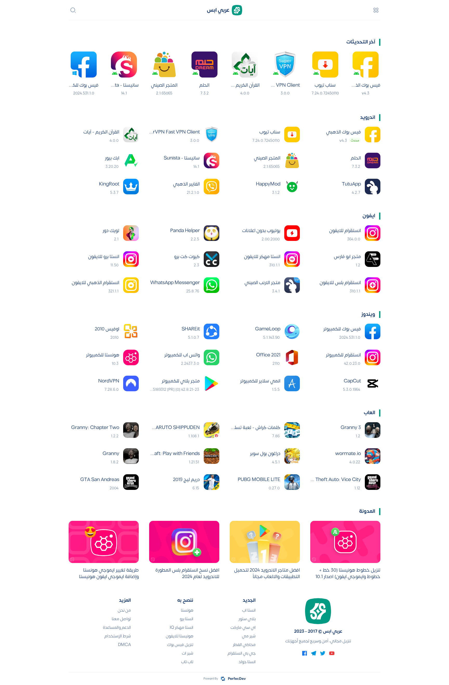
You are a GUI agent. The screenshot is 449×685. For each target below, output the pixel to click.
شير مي (249, 636)
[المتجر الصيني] (164, 65)
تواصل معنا (121, 619)
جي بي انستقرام (242, 653)
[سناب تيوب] (325, 65)
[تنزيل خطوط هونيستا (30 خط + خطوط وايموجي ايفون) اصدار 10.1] (345, 542)
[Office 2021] (292, 357)
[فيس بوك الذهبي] (366, 65)
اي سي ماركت (243, 627)
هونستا (187, 610)
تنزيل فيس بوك (180, 644)
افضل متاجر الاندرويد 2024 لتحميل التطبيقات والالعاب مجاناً (267, 573)
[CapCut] (372, 383)
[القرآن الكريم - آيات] (245, 65)
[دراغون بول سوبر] (292, 456)
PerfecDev (237, 679)
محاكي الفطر (244, 644)
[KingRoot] (131, 186)
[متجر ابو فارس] (372, 259)
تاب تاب (187, 661)
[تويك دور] (131, 233)
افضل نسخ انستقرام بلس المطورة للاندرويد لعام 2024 (187, 573)
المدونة (367, 511)
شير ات (187, 653)
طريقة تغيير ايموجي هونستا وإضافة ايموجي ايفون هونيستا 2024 (109, 573)
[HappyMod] (292, 186)
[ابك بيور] (131, 160)
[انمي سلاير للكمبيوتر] (292, 383)
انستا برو (186, 619)
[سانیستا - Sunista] (124, 65)
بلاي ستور (247, 619)
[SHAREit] (211, 331)
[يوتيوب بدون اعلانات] (292, 233)
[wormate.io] (372, 456)
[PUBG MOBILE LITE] (292, 482)
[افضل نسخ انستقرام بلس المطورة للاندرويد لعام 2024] (184, 542)
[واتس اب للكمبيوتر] (211, 357)
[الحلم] (204, 65)
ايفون (368, 216)
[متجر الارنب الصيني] (292, 285)
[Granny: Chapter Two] (131, 430)
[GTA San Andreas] (131, 482)
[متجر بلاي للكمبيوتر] (211, 383)
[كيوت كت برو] (211, 259)
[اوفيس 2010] (131, 331)
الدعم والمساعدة (117, 627)
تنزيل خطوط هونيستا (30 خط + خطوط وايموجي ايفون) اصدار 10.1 (347, 573)
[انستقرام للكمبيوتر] (372, 357)
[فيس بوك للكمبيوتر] (84, 65)
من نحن (124, 610)
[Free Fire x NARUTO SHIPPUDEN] (211, 430)
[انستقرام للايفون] (372, 233)
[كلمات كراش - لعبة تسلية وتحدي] (292, 430)
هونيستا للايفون (179, 636)
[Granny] (131, 456)
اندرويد (367, 117)
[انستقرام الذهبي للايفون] (131, 285)
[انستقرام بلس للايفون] (372, 285)
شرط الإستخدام (117, 636)
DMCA (124, 644)
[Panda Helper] (211, 233)
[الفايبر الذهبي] (211, 186)
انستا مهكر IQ (181, 627)
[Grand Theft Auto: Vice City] (372, 482)
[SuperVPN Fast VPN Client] (285, 65)
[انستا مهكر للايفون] (292, 259)
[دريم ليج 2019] (211, 482)
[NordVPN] (131, 383)
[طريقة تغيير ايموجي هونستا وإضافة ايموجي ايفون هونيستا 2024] (104, 542)
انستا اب (249, 610)
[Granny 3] (372, 430)
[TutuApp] (372, 186)
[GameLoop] (292, 331)
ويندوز (368, 314)
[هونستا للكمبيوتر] (131, 357)
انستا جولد (247, 661)
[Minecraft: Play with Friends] (211, 456)
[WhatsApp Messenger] (211, 285)
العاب (369, 413)
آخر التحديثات (360, 42)
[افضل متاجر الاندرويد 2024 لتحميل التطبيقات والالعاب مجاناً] (265, 542)
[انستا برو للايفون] (131, 259)
